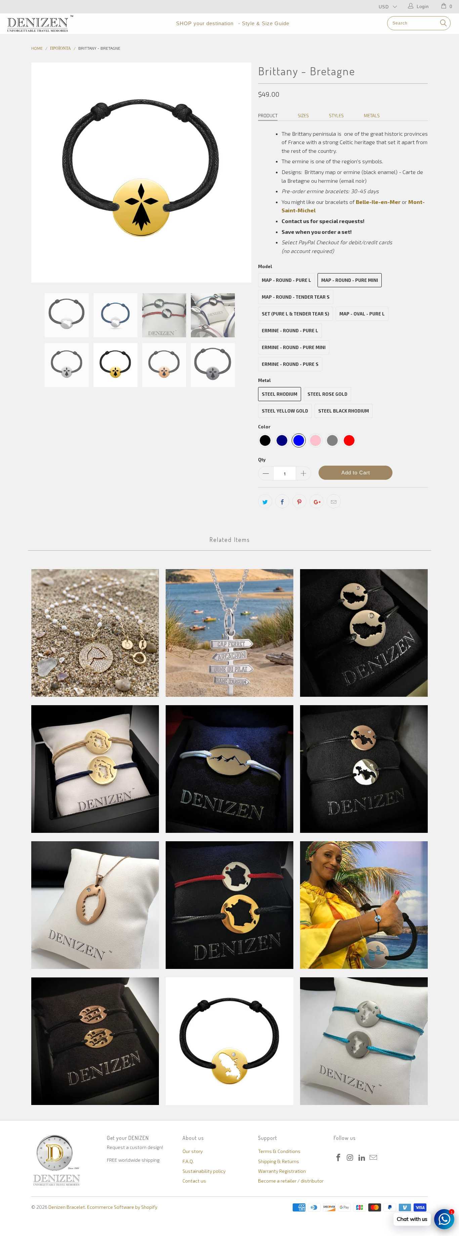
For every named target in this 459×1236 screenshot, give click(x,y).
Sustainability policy (203, 1171)
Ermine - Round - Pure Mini (294, 347)
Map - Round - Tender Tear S (296, 297)
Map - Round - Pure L (286, 280)
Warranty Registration (282, 1171)
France (229, 905)
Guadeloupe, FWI (364, 905)
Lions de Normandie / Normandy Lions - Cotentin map (95, 1041)
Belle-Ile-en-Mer (364, 633)
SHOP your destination (205, 23)
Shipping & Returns (278, 1161)
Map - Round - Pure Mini (349, 280)
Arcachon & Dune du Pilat (95, 633)
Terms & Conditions (279, 1151)
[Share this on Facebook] (282, 501)
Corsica (95, 905)
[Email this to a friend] (334, 501)
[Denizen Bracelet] (40, 23)
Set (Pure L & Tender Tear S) (295, 313)
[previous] (43, 172)
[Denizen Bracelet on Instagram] (350, 1158)
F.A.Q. (188, 1161)
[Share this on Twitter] (265, 501)
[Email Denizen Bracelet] (374, 1158)
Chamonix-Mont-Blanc (229, 769)
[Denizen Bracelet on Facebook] (339, 1158)
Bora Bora (95, 769)
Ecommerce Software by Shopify (122, 1207)
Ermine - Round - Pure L (290, 330)
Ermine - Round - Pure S (290, 364)
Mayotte (364, 1041)
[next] (239, 172)
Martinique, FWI (229, 1041)
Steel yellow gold (285, 411)
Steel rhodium (279, 394)
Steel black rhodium (343, 411)
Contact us (194, 1181)
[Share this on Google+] (316, 501)
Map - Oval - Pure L (362, 313)
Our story (192, 1151)
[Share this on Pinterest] (299, 501)
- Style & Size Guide (263, 23)
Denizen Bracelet (66, 1207)
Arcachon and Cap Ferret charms (229, 633)
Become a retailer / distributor (291, 1181)
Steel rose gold (327, 394)
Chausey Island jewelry (364, 769)
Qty (261, 459)
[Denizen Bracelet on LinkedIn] (362, 1158)
